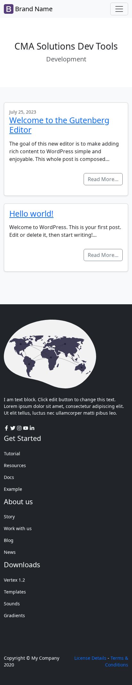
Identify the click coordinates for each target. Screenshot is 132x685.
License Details (90, 658)
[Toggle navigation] (119, 9)
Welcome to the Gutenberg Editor (59, 125)
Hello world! (31, 213)
